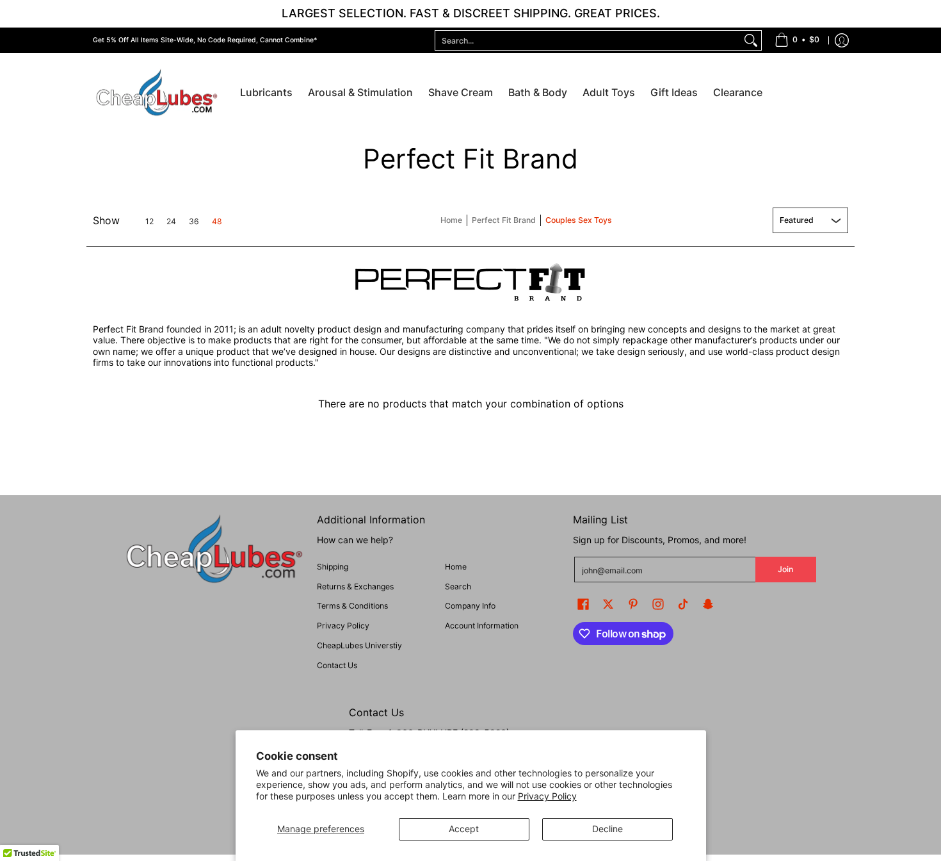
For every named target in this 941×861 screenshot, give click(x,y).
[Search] (751, 40)
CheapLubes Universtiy (359, 645)
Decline (607, 828)
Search (458, 586)
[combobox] (588, 40)
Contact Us (337, 665)
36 (194, 221)
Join (785, 569)
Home (451, 220)
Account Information (482, 625)
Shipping (332, 566)
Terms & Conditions (352, 606)
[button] (583, 603)
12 (149, 221)
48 (217, 221)
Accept (464, 828)
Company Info (470, 606)
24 (171, 221)
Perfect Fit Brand (504, 220)
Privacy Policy (547, 796)
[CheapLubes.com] (157, 93)
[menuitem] (797, 40)
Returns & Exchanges (355, 586)
